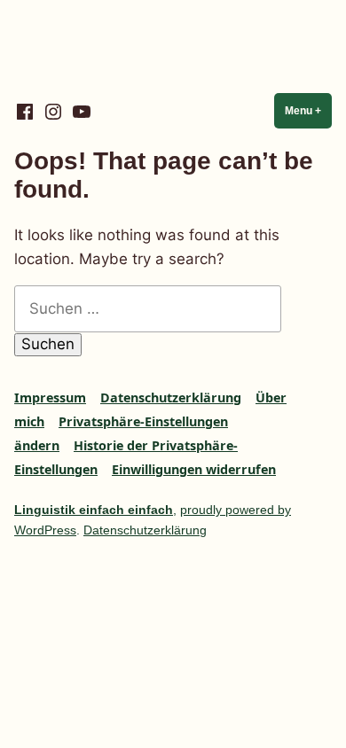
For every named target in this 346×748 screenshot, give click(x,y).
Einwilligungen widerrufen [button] (194, 469)
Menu (308, 111)
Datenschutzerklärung (170, 397)
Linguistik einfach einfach (93, 510)
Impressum (50, 397)
